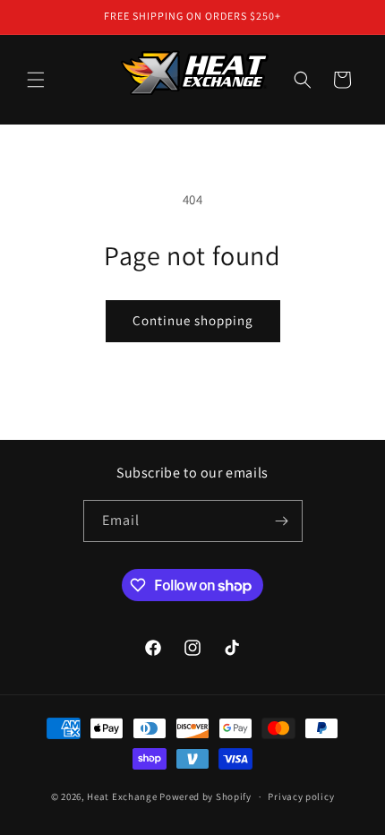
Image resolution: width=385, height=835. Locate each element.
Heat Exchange (122, 796)
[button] (36, 79)
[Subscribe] (282, 521)
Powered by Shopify (205, 796)
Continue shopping (193, 320)
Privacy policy (301, 796)
